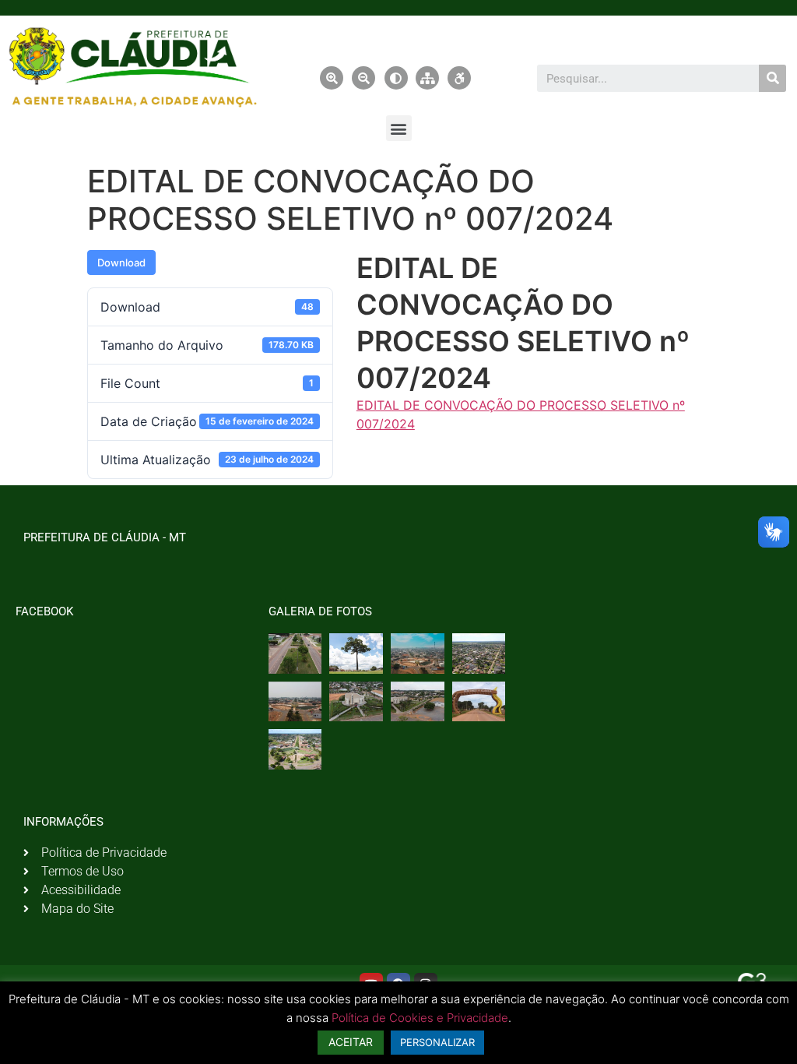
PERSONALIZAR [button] (437, 1042)
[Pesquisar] (772, 78)
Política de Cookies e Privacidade (420, 1017)
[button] (399, 128)
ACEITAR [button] (350, 1041)
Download (121, 262)
